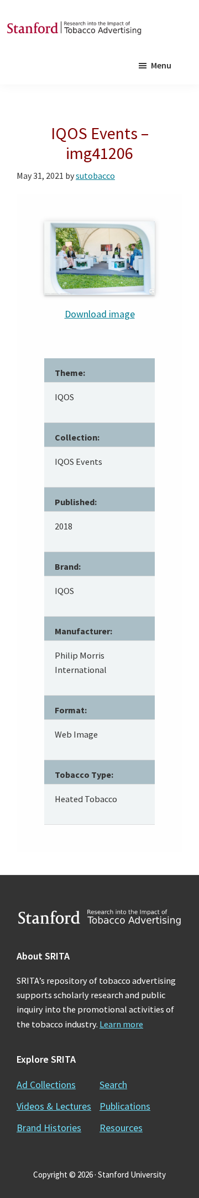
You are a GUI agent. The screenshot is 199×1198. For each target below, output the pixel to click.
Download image (100, 314)
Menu (161, 65)
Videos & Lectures (54, 1106)
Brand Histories (49, 1127)
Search (113, 1084)
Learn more (121, 1024)
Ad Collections (46, 1084)
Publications (125, 1106)
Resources (121, 1127)
